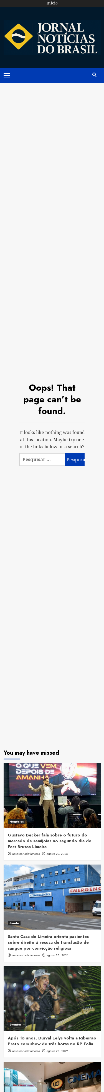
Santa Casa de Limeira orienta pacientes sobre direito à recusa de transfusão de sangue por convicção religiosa (48, 942)
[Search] (94, 75)
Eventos (15, 1024)
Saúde (14, 923)
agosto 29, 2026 (57, 853)
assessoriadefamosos (26, 853)
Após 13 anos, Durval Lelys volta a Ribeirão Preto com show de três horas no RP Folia (52, 1041)
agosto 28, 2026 (58, 955)
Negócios (16, 821)
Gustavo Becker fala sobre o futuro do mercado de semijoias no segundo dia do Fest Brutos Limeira (50, 841)
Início (52, 3)
